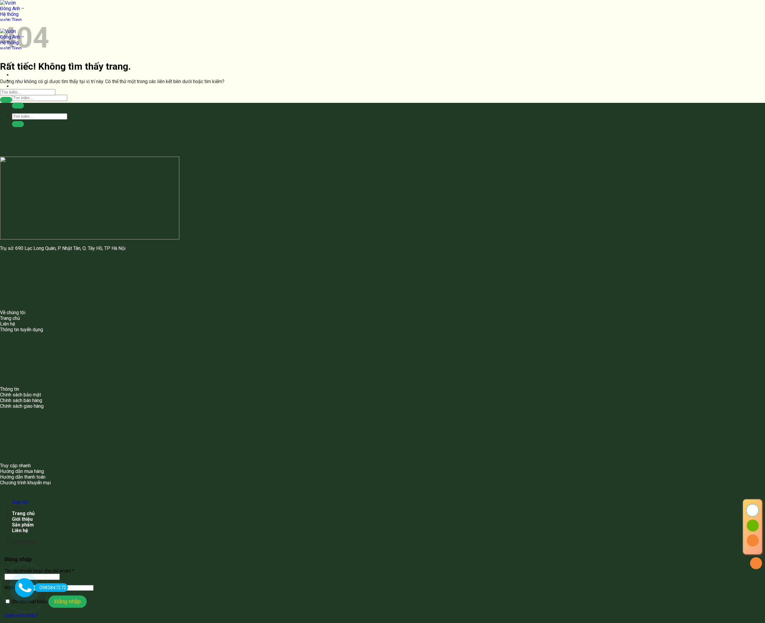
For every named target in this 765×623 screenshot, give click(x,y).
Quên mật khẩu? (21, 615)
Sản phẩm (23, 86)
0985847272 (52, 587)
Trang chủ (23, 75)
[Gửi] (18, 106)
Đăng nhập (67, 601)
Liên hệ (20, 530)
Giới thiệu (22, 519)
